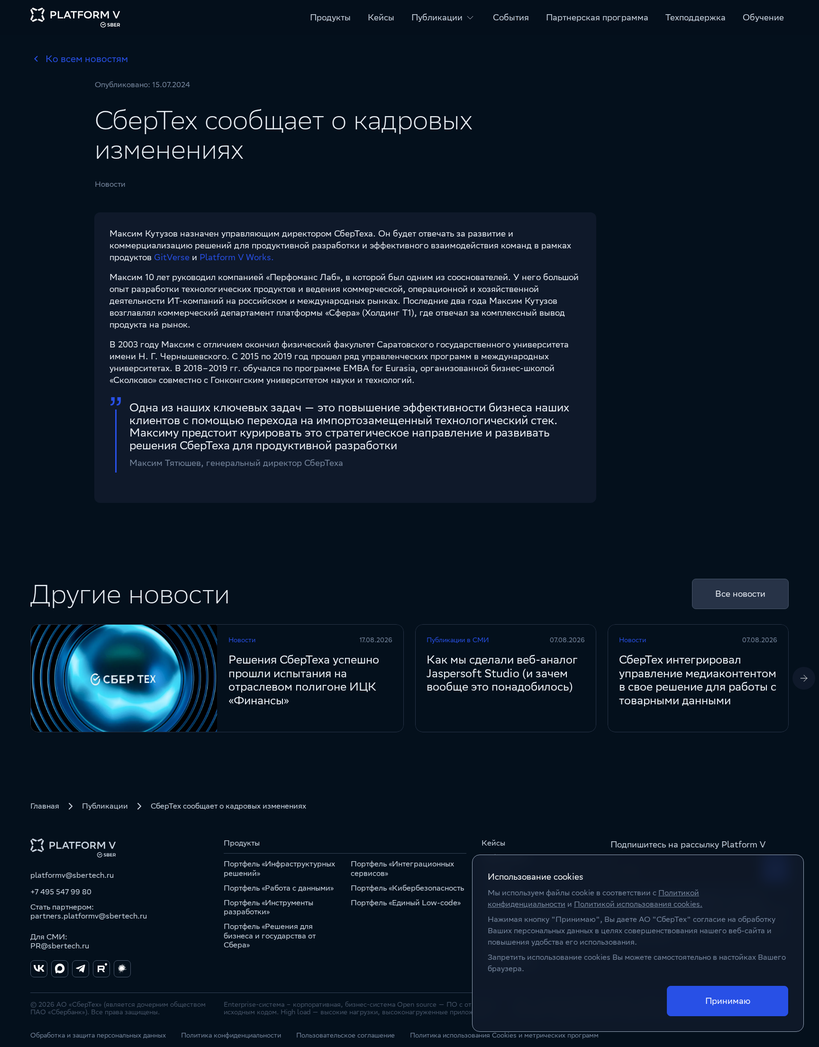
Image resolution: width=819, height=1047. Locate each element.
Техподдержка (695, 17)
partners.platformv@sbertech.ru (88, 915)
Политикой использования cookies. (638, 904)
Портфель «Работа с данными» (279, 887)
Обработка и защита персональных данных (98, 1035)
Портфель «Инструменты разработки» (268, 907)
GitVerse (172, 257)
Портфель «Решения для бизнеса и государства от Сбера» (270, 935)
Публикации (105, 805)
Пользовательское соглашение (345, 1035)
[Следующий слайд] (803, 678)
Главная (44, 805)
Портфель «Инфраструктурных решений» (279, 868)
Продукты (330, 17)
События (511, 17)
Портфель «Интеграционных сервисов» (402, 868)
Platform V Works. (237, 257)
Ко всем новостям (87, 58)
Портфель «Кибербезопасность (407, 887)
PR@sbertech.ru (59, 945)
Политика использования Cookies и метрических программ (504, 1035)
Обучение (763, 17)
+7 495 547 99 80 (60, 891)
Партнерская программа (597, 17)
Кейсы (381, 17)
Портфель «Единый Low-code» (406, 902)
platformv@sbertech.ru (72, 875)
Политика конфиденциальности (231, 1035)
